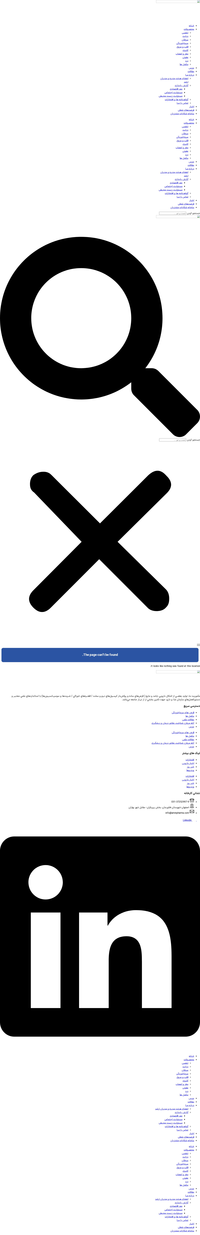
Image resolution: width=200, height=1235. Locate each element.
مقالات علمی (188, 719)
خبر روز (190, 767)
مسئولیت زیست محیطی (170, 96)
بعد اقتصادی (176, 89)
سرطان (185, 40)
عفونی (185, 57)
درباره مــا (189, 75)
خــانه (191, 26)
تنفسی (185, 33)
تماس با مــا (182, 103)
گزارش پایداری (181, 85)
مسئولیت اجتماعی (173, 92)
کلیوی (185, 50)
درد (186, 61)
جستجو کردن (193, 213)
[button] (100, 337)
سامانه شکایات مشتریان (182, 113)
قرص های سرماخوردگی (183, 712)
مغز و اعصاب (182, 54)
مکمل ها (184, 64)
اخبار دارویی (188, 763)
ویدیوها (190, 770)
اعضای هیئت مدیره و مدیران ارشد (171, 1109)
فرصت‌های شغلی (186, 110)
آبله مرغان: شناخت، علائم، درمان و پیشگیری (173, 723)
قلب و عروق (182, 47)
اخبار (191, 106)
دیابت (185, 36)
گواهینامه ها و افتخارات (176, 99)
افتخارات (190, 760)
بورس (191, 68)
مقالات (191, 71)
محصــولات (189, 29)
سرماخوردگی (182, 43)
